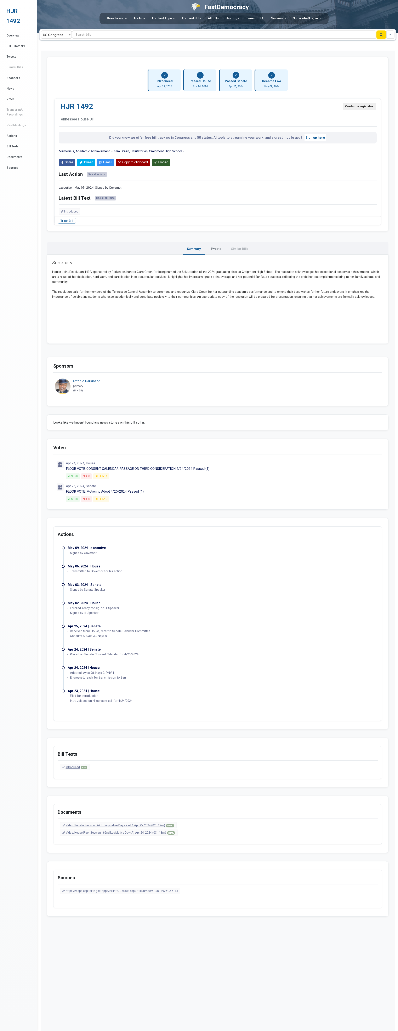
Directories (115, 18)
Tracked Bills (191, 18)
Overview (13, 35)
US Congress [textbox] (53, 35)
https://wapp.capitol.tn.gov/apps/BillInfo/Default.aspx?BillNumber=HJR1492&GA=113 (122, 891)
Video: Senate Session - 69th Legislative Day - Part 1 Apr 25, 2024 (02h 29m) (119, 825)
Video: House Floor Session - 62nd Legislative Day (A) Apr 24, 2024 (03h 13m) (120, 832)
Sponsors (13, 78)
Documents (14, 157)
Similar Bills (15, 67)
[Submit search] (381, 34)
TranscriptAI (255, 18)
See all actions (97, 174)
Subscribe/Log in (305, 18)
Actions (12, 135)
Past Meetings (16, 125)
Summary (194, 249)
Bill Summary (16, 46)
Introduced (71, 211)
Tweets (11, 56)
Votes (11, 99)
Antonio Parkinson (87, 381)
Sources (12, 167)
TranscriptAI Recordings (15, 112)
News (10, 88)
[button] (390, 34)
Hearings (232, 18)
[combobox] (56, 34)
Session (277, 18)
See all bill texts (105, 198)
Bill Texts (13, 146)
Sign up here (315, 138)
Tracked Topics (163, 18)
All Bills (213, 18)
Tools (137, 18)
